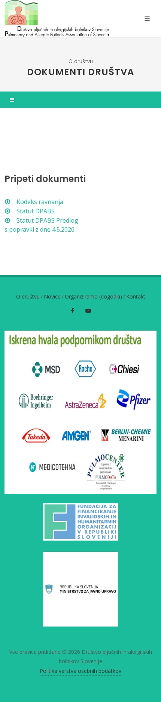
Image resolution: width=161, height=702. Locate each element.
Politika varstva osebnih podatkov (80, 670)
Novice (52, 296)
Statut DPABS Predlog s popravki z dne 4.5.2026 (41, 225)
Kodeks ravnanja (39, 202)
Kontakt (135, 296)
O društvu (81, 61)
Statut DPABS (35, 211)
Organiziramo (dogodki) (93, 296)
